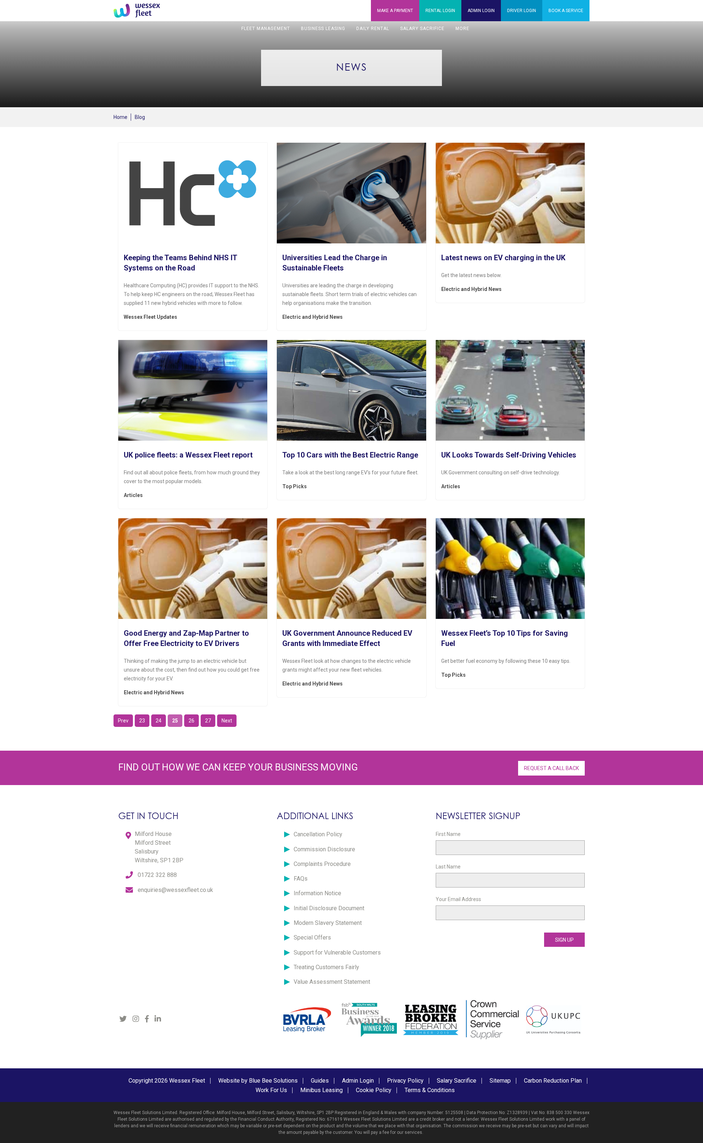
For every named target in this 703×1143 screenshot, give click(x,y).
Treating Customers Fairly (326, 967)
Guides (320, 1080)
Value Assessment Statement (332, 981)
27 (208, 721)
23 (142, 721)
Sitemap (500, 1080)
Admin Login (358, 1080)
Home (120, 117)
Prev (123, 721)
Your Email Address (458, 899)
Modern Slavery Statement (328, 922)
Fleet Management (265, 28)
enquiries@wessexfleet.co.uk (175, 889)
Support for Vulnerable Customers (337, 952)
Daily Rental (372, 28)
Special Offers (312, 937)
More (462, 28)
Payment (395, 10)
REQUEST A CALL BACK (551, 768)
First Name (448, 834)
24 (158, 721)
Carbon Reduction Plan (553, 1080)
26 (191, 721)
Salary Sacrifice (422, 28)
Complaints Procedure (322, 863)
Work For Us (271, 1090)
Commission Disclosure (324, 849)
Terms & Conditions (430, 1090)
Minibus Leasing (321, 1090)
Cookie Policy (373, 1090)
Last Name (448, 867)
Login (440, 10)
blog (140, 117)
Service (565, 10)
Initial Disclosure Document (329, 908)
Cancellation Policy (318, 834)
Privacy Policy (405, 1080)
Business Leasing (323, 28)
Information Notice (317, 893)
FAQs (301, 878)
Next (227, 721)
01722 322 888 (157, 874)
